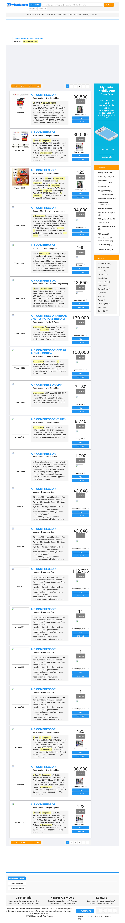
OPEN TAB (80, 122)
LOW (15, 86)
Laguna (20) (102, 293)
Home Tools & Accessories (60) (104, 203)
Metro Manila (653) (104, 263)
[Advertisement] (65, 63)
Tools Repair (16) (104, 223)
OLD (30, 86)
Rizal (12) (101, 296)
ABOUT (81, 916)
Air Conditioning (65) (105, 194)
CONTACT (109, 916)
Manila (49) (102, 271)
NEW (38, 86)
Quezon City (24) (104, 282)
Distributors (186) (104, 187)
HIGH (23, 86)
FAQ (79, 919)
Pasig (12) (101, 300)
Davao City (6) (103, 311)
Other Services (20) (105, 238)
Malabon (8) (102, 307)
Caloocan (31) (103, 274)
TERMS (89, 916)
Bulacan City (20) (104, 289)
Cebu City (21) (103, 285)
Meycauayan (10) (104, 303)
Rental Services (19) (105, 241)
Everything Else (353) (106, 176)
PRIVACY (98, 916)
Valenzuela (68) (103, 267)
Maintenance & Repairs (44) (106, 213)
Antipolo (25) (102, 278)
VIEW (80, 118)
